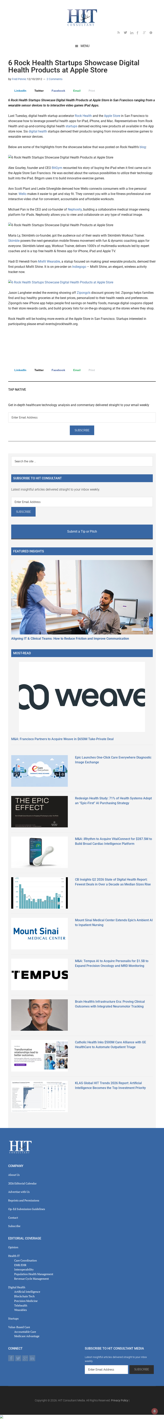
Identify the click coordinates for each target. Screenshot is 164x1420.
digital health (38, 131)
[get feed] (120, 33)
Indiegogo (79, 267)
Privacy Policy (119, 1400)
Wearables (20, 1310)
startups (71, 126)
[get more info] (152, 33)
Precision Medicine (26, 1301)
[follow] (127, 33)
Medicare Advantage (26, 1336)
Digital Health (16, 1287)
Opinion (13, 1247)
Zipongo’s (83, 293)
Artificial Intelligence (27, 1292)
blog (143, 147)
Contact (13, 1217)
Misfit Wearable (49, 261)
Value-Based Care (19, 1327)
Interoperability (24, 1269)
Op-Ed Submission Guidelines (26, 1209)
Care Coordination (25, 1260)
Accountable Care (25, 1332)
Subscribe (14, 1226)
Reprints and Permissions (23, 1200)
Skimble (14, 241)
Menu (85, 46)
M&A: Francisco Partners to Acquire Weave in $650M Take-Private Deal (62, 739)
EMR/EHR (20, 1265)
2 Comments (54, 79)
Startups (13, 1318)
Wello (22, 194)
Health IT (14, 1256)
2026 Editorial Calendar (22, 1183)
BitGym (57, 168)
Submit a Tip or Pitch (82, 531)
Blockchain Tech (24, 1296)
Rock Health (83, 116)
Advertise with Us (19, 1192)
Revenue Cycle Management (31, 1279)
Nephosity (75, 209)
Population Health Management (33, 1274)
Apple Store (112, 116)
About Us (14, 1175)
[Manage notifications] (154, 1411)
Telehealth (20, 1305)
